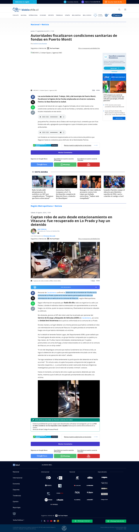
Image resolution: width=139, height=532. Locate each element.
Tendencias (59, 15)
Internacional (33, 15)
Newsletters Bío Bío (72, 2)
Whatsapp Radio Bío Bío (117, 521)
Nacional (24, 15)
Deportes (51, 15)
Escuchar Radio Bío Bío (115, 2)
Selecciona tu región (22, 2)
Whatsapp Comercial (83, 521)
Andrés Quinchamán (40, 44)
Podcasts (16, 15)
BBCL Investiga (76, 15)
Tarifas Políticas (18, 520)
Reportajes (17, 507)
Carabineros (51, 292)
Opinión (67, 15)
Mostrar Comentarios (65, 152)
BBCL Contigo (87, 15)
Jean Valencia (42, 229)
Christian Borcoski (49, 236)
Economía (43, 15)
